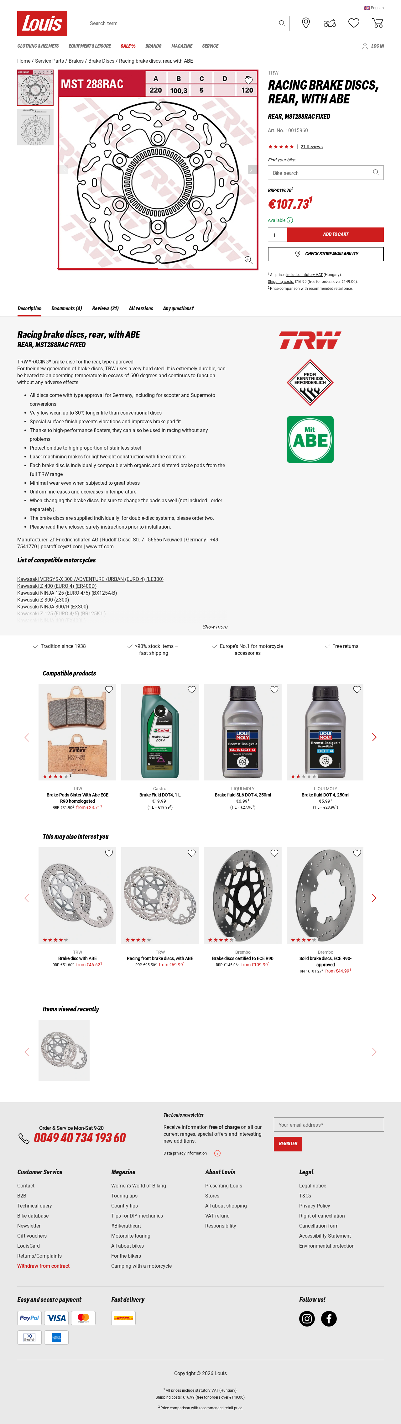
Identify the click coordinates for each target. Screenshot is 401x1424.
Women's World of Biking (138, 1186)
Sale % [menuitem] (128, 46)
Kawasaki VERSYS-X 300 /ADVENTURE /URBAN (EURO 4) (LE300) (90, 579)
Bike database (33, 1216)
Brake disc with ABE (77, 958)
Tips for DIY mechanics (137, 1216)
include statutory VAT (304, 275)
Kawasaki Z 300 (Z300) (43, 600)
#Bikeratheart (126, 1226)
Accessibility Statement (325, 1236)
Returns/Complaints (39, 1256)
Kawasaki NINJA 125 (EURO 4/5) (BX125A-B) (67, 593)
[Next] (253, 169)
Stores (212, 1196)
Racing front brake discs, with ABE (160, 958)
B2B (21, 1196)
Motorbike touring (130, 1236)
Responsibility (220, 1226)
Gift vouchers (32, 1236)
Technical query (34, 1206)
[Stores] (306, 23)
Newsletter (28, 1226)
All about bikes (127, 1246)
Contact (25, 1186)
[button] (374, 7)
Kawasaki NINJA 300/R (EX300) (52, 607)
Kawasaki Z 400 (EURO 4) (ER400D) (57, 586)
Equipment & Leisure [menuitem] (90, 46)
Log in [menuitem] (377, 46)
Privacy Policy (314, 1206)
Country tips (124, 1206)
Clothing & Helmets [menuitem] (38, 46)
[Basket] (377, 23)
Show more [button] (214, 627)
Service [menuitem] (210, 46)
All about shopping (226, 1206)
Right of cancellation (322, 1216)
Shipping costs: (281, 281)
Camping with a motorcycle (141, 1266)
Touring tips (124, 1196)
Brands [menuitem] (153, 46)
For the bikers (126, 1256)
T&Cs (305, 1196)
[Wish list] (353, 23)
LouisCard (28, 1246)
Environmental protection (327, 1246)
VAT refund (217, 1216)
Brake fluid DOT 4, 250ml (325, 794)
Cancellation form (319, 1226)
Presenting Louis (223, 1186)
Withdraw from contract (43, 1266)
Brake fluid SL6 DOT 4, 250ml (243, 794)
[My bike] (330, 23)
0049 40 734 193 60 (79, 1138)
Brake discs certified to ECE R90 (242, 958)
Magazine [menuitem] (181, 46)
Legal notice (312, 1186)
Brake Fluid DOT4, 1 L (160, 794)
